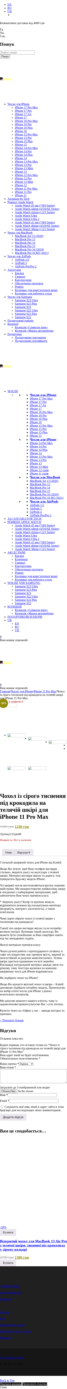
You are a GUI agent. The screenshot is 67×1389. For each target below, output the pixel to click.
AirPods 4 (36, 511)
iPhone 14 (36, 453)
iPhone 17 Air (38, 405)
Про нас (5, 1312)
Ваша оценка (9, 1063)
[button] (8, 1232)
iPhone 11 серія (39, 473)
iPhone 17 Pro (38, 402)
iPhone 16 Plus (38, 418)
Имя (4, 1095)
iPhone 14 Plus (38, 449)
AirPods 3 (36, 508)
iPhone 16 (36, 422)
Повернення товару (12, 1325)
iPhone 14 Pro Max (41, 443)
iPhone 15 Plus (38, 432)
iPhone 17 (36, 408)
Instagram (6, 1299)
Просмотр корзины (10, 1384)
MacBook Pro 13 (40, 484)
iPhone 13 (36, 463)
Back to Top (7, 1380)
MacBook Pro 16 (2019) (44, 494)
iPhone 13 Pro (38, 460)
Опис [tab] (8, 852)
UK (9, 11)
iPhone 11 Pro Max (45, 691)
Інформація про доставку (16, 1331)
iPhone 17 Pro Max (41, 398)
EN (9, 4)
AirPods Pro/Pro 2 (40, 515)
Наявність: (6, 839)
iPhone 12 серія (39, 470)
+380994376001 (10, 1286)
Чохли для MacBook (45, 477)
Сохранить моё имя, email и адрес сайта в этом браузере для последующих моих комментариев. (32, 1108)
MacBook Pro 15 (40, 491)
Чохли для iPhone (43, 395)
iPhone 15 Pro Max (41, 425)
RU (9, 8)
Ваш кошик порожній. (14, 640)
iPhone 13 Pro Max (41, 456)
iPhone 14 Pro (38, 446)
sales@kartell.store (11, 1292)
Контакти (6, 1337)
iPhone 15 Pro (38, 429)
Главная (5, 691)
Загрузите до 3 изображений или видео (25, 1087)
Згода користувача (11, 1357)
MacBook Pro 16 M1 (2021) (46, 497)
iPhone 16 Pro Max (41, 412)
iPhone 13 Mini (39, 466)
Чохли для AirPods (44, 501)
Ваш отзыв (8, 1067)
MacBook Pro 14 (40, 487)
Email (4, 1100)
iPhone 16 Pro (38, 415)
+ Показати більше (12, 1020)
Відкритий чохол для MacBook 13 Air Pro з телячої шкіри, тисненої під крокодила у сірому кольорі (33, 1245)
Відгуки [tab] (23, 852)
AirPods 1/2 (37, 505)
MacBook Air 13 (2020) (44, 480)
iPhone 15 (36, 435)
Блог (3, 1318)
